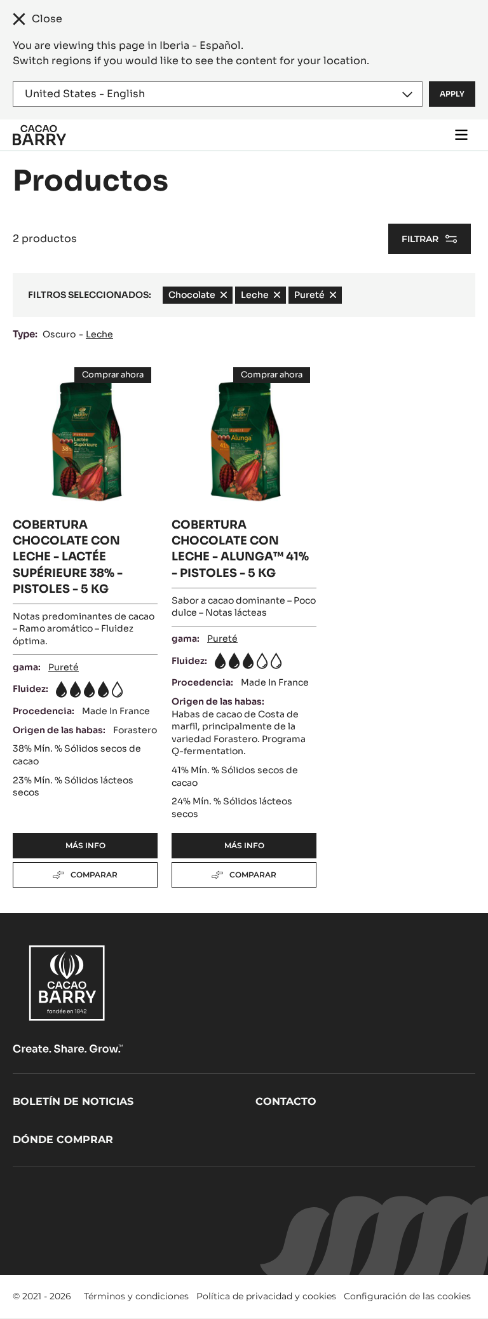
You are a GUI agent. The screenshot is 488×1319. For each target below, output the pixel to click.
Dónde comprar (63, 1139)
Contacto (285, 1101)
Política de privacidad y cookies (266, 1296)
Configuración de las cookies (407, 1296)
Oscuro (59, 334)
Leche (99, 334)
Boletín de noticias (73, 1101)
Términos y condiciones (136, 1296)
